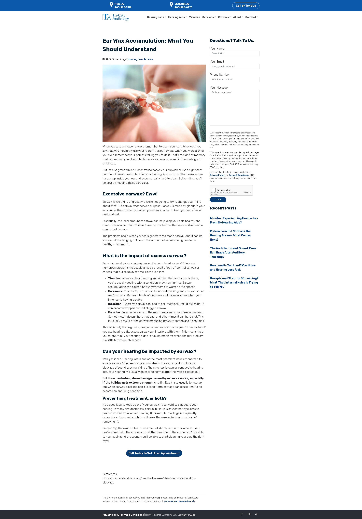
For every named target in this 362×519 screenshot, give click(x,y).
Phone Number (220, 74)
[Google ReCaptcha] (234, 190)
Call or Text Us (246, 5)
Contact (250, 17)
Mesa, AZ (120, 4)
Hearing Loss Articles (140, 59)
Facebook (242, 514)
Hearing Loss (155, 17)
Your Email (217, 61)
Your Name (217, 48)
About (237, 17)
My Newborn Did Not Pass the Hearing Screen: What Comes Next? (230, 235)
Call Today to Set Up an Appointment (154, 453)
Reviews (223, 17)
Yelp (256, 514)
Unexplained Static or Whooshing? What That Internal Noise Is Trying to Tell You (234, 282)
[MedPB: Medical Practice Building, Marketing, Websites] (165, 514)
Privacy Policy (217, 175)
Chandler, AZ (181, 4)
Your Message (219, 87)
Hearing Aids (176, 17)
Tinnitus (194, 17)
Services (208, 17)
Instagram (249, 514)
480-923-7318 (123, 7)
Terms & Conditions (239, 175)
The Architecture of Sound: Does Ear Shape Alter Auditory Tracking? (233, 252)
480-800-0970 (183, 7)
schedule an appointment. (179, 501)
